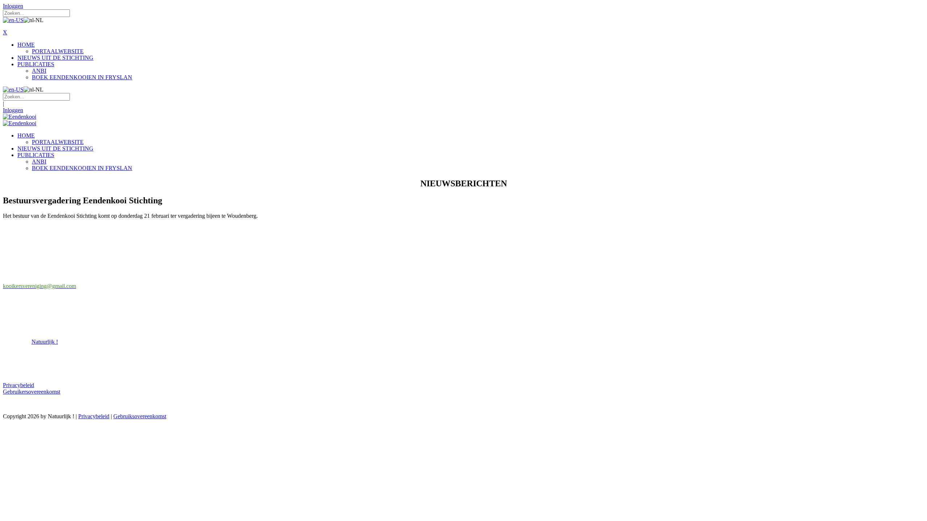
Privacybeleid (18, 385)
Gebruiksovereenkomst (139, 416)
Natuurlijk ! (45, 342)
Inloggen (13, 6)
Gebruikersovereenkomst (31, 392)
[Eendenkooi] (19, 117)
